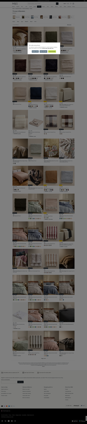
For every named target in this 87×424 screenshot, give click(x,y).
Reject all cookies (43, 51)
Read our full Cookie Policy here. (48, 48)
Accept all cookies (52, 51)
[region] (43, 48)
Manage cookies (35, 51)
